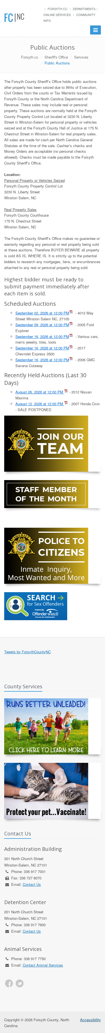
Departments (84, 8)
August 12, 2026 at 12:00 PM (39, 403)
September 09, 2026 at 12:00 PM (42, 324)
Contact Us (32, 884)
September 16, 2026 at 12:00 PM (42, 336)
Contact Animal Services (43, 965)
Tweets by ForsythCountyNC (27, 651)
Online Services (57, 14)
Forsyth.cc (57, 8)
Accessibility (90, 1019)
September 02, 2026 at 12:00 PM (42, 313)
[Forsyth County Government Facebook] (9, 983)
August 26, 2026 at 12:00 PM (39, 392)
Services (81, 57)
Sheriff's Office (56, 57)
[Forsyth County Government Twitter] (20, 983)
